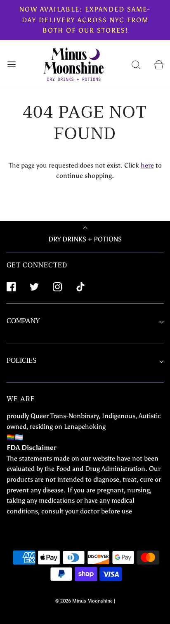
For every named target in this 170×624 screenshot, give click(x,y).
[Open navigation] (11, 64)
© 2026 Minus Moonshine (84, 601)
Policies (21, 360)
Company (23, 321)
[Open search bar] (136, 64)
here (147, 165)
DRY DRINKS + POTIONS (85, 239)
